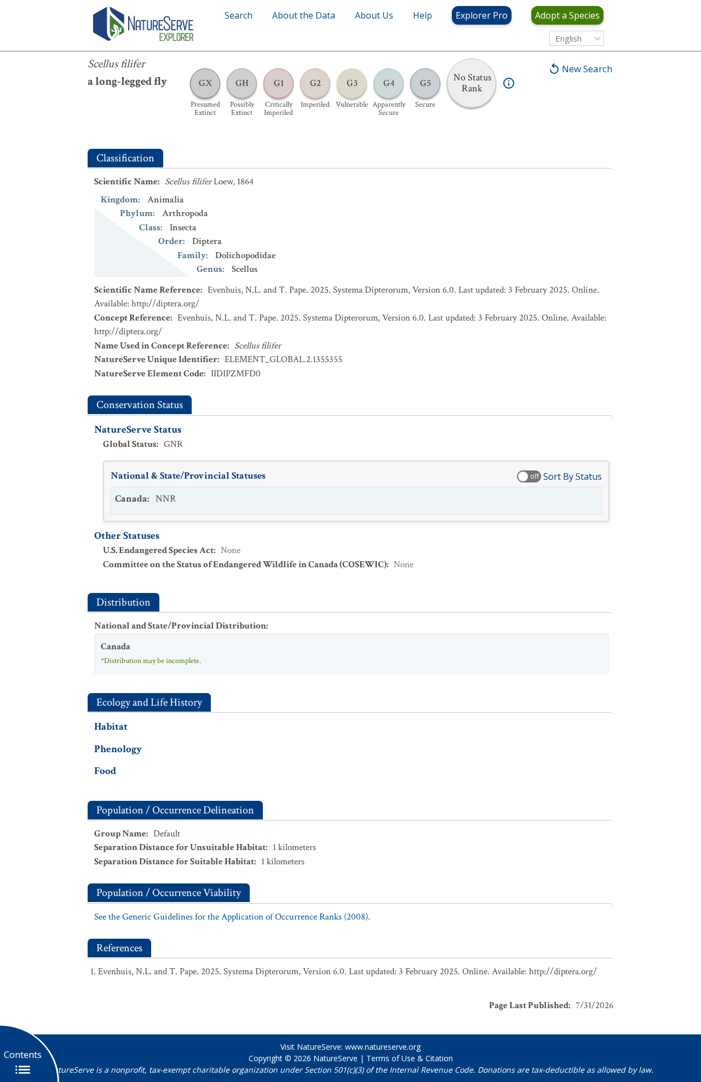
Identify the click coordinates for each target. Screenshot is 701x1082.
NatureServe (335, 1058)
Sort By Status (572, 476)
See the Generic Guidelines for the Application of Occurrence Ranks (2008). (232, 917)
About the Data (303, 15)
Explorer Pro (482, 15)
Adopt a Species (567, 15)
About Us (374, 15)
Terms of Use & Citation (409, 1058)
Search (238, 15)
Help (422, 15)
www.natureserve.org (383, 1047)
